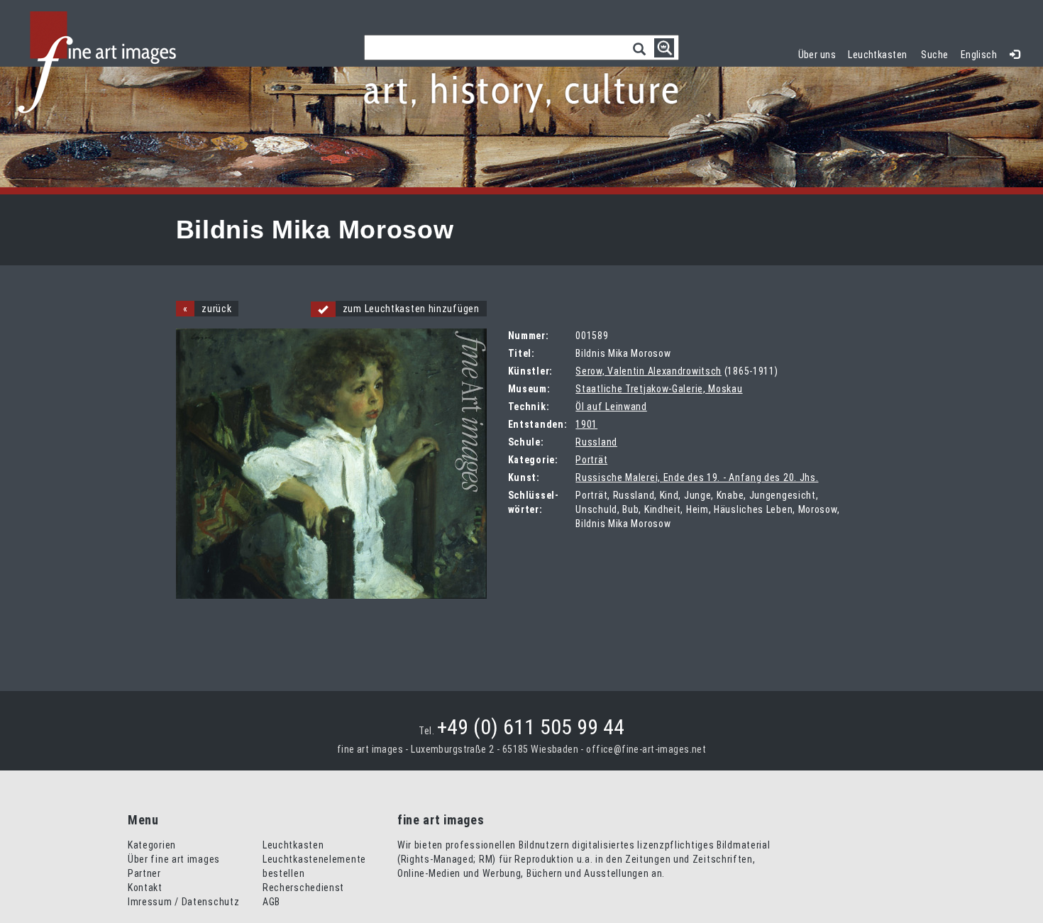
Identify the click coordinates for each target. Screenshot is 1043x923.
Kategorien (152, 845)
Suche (934, 54)
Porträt (591, 459)
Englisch (979, 54)
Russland (596, 442)
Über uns (817, 54)
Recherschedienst (303, 887)
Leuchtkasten (880, 52)
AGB (271, 901)
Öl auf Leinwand (611, 406)
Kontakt (145, 887)
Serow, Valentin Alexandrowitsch (648, 371)
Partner (144, 873)
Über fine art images (174, 859)
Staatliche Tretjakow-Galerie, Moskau (658, 388)
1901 (586, 424)
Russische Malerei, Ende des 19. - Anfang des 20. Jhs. (696, 477)
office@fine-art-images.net (646, 749)
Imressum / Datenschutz (183, 901)
